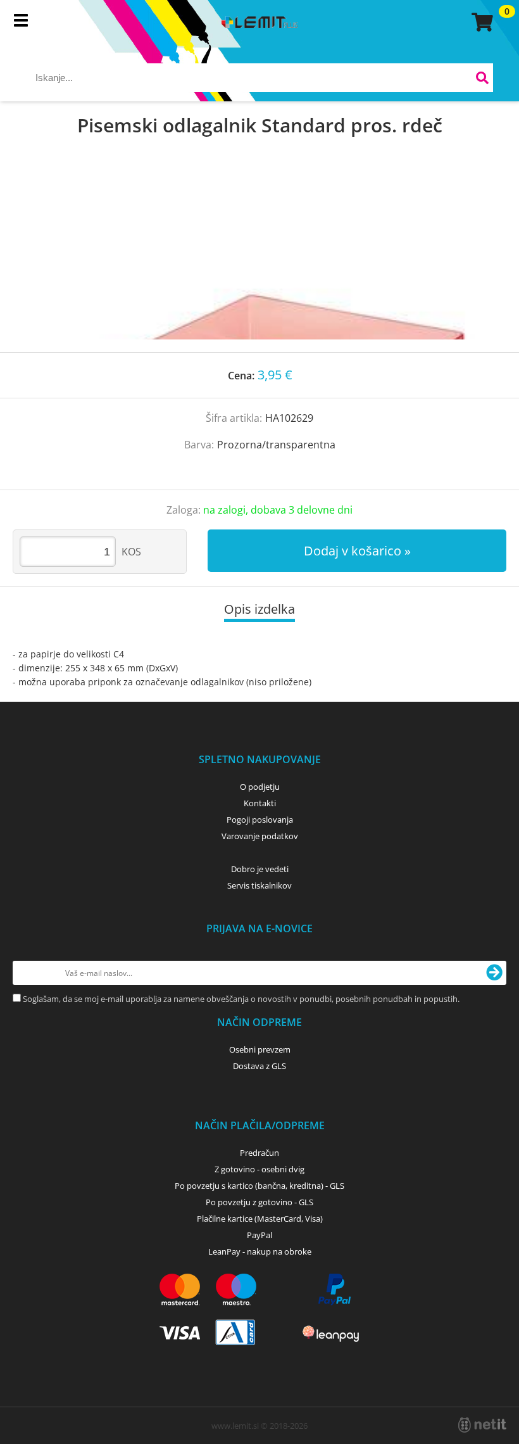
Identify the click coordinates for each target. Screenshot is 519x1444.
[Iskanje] (482, 79)
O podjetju (260, 786)
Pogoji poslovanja (260, 819)
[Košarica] (480, 22)
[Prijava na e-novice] (494, 973)
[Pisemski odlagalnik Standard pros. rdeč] (259, 257)
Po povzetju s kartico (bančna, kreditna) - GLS (259, 1185)
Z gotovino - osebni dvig (259, 1169)
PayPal (259, 1235)
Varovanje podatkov (260, 836)
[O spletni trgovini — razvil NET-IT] (482, 1425)
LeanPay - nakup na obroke (259, 1251)
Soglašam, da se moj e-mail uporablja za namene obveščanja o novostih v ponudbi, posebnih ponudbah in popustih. (241, 998)
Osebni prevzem (260, 1049)
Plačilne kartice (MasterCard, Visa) (260, 1218)
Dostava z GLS (259, 1066)
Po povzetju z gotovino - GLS (259, 1202)
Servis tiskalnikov (259, 885)
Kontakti (260, 803)
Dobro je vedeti (260, 869)
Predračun (259, 1152)
